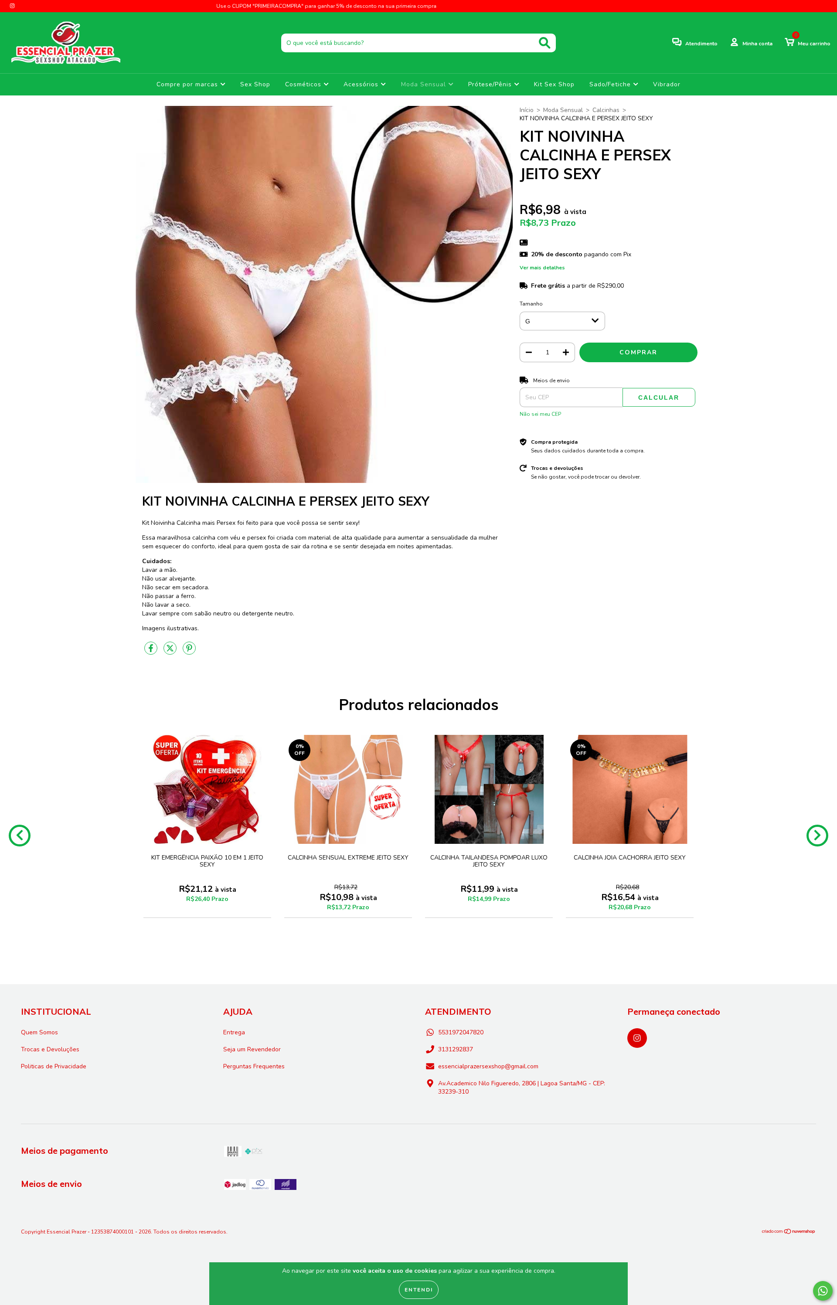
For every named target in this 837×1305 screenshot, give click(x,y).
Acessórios (362, 84)
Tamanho (531, 303)
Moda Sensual (424, 84)
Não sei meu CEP (540, 414)
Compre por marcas (188, 84)
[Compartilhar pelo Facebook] (151, 652)
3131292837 (455, 1049)
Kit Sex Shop (554, 84)
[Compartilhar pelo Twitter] (170, 652)
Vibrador (666, 84)
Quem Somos (39, 1032)
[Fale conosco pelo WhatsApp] (823, 1291)
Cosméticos (304, 84)
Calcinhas (605, 110)
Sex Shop (255, 84)
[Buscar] (544, 43)
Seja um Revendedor (252, 1049)
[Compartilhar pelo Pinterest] (189, 652)
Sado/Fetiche (611, 84)
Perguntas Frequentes (254, 1066)
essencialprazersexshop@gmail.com (488, 1066)
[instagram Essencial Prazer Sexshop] (12, 6)
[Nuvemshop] (789, 1232)
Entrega (234, 1032)
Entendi (419, 1289)
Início (527, 110)
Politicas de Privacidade (53, 1066)
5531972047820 (460, 1032)
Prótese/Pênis (491, 84)
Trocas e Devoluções (50, 1049)
